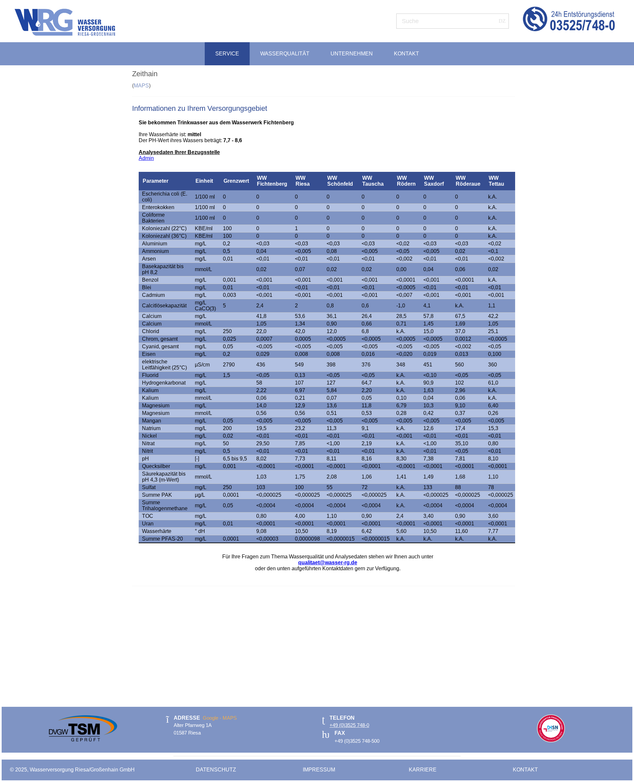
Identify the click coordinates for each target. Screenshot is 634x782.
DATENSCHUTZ (216, 769)
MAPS (141, 85)
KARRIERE (423, 769)
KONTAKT (525, 769)
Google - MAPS (220, 718)
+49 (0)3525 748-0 (349, 725)
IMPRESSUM (319, 769)
